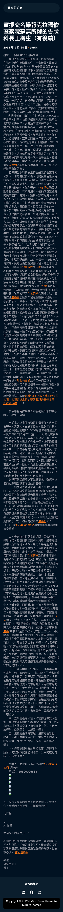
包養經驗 (27, 267)
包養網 (13, 165)
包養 (38, 267)
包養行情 (43, 187)
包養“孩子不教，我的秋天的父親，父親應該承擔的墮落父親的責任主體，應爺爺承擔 (30, 399)
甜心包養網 (23, 380)
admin (33, 47)
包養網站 (33, 293)
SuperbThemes (31, 905)
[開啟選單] (53, 8)
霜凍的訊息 (15, 8)
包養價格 (33, 555)
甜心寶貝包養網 (24, 525)
